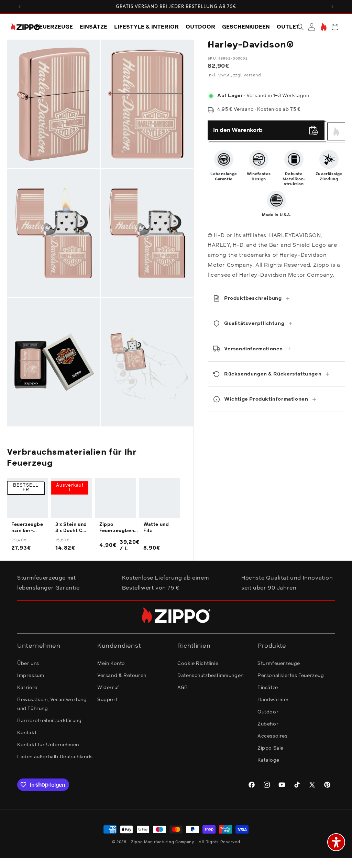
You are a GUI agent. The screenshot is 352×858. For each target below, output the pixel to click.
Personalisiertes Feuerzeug (290, 675)
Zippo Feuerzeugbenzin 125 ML (118, 528)
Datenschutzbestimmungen (210, 675)
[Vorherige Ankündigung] (19, 6)
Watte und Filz (156, 527)
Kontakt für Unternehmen (48, 744)
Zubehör (267, 724)
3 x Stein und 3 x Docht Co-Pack (71, 528)
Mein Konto (111, 663)
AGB (182, 687)
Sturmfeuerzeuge (278, 663)
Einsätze (267, 687)
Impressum (30, 675)
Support (107, 699)
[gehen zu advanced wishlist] (323, 27)
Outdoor (267, 712)
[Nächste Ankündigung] (332, 6)
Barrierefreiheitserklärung (49, 720)
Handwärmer (273, 699)
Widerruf (108, 687)
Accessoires (272, 736)
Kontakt (26, 732)
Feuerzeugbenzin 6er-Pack (27, 528)
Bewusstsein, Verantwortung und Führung (52, 704)
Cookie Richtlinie (197, 663)
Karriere (27, 687)
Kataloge (268, 760)
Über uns (28, 663)
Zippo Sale (270, 748)
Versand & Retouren (121, 675)
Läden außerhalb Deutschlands (55, 756)
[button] (300, 26)
